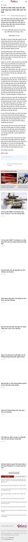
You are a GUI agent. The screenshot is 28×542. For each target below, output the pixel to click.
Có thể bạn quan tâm (9, 171)
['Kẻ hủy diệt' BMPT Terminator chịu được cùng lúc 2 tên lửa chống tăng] (14, 201)
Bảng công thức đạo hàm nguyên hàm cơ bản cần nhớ (13, 485)
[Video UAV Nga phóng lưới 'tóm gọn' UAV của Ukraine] (14, 399)
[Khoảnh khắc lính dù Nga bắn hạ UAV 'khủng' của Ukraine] (14, 259)
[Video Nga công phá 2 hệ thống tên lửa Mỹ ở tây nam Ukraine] (14, 287)
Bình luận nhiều (20, 476)
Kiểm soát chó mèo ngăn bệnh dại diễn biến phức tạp (13, 506)
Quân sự (3, 215)
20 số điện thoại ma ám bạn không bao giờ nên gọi (12, 498)
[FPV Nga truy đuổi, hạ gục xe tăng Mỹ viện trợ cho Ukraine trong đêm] (14, 426)
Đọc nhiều (7, 476)
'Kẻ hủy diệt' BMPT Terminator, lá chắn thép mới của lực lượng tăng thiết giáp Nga (13, 241)
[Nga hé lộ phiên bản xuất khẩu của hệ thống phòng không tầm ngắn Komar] (14, 344)
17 (10, 490)
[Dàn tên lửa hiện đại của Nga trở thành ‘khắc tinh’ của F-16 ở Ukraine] (14, 316)
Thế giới (5, 5)
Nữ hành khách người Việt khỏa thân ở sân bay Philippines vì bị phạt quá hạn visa (13, 465)
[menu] (1, 1)
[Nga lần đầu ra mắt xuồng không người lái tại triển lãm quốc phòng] (14, 372)
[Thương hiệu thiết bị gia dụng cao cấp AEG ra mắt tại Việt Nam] (9, 178)
